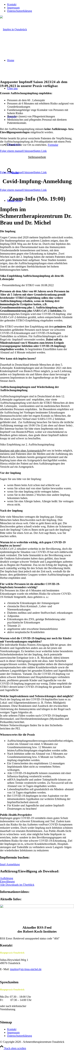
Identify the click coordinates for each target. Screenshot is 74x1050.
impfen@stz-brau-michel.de (25, 969)
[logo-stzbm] (13, 29)
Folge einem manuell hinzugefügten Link (23, 150)
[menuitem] (40, 4)
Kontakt (11, 4)
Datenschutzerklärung (19, 10)
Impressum (13, 7)
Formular (53, 144)
